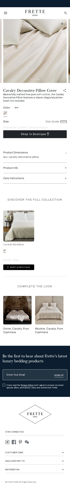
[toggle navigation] (5, 13)
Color (6, 107)
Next (64, 51)
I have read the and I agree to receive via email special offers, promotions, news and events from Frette (35, 386)
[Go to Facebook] (15, 442)
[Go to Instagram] (8, 442)
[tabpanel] (35, 51)
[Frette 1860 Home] (35, 13)
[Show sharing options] (65, 90)
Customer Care (14, 452)
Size (6, 121)
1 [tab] (31, 79)
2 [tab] (34, 79)
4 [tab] (38, 79)
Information (12, 469)
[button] (35, 152)
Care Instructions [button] (13, 178)
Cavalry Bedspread (13, 245)
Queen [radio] (7, 260)
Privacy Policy (27, 385)
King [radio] (15, 260)
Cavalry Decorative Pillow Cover (30, 90)
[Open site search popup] (65, 13)
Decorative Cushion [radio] (15, 127)
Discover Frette (15, 461)
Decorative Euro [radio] (38, 127)
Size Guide (53, 121)
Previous (6, 51)
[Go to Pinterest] (21, 442)
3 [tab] (36, 79)
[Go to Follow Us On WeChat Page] (28, 442)
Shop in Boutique (33, 134)
